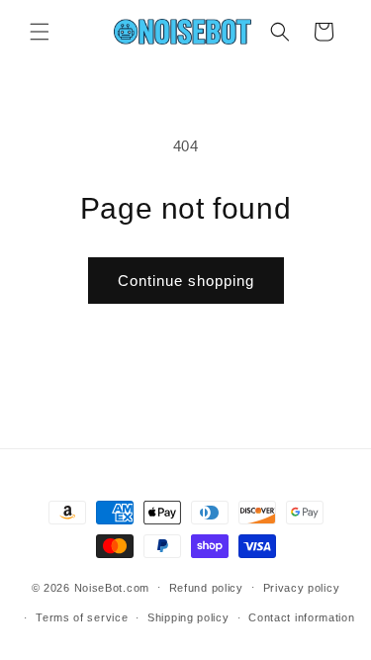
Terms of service (82, 617)
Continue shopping (186, 280)
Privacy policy (301, 588)
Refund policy (206, 588)
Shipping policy (188, 617)
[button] (39, 31)
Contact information (301, 617)
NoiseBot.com (111, 587)
